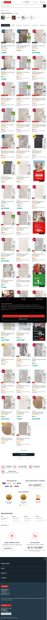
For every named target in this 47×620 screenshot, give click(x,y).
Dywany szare (26, 522)
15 (27, 458)
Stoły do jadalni (27, 518)
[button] (26, 2)
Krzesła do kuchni (15, 520)
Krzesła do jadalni (27, 520)
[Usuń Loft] (11, 25)
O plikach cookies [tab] (39, 299)
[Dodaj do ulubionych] (13, 31)
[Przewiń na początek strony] (45, 559)
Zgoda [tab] (7, 299)
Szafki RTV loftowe (4, 523)
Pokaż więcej (23, 454)
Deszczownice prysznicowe (40, 520)
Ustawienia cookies (23, 318)
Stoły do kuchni (15, 518)
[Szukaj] (44, 5)
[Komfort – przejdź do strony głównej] (4, 586)
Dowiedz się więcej (12, 309)
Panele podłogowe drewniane (4, 519)
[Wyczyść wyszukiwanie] (41, 5)
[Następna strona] (29, 458)
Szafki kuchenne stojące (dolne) (17, 523)
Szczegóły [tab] (23, 299)
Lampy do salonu (4, 521)
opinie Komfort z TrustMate (37, 480)
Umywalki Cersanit (39, 522)
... (24, 458)
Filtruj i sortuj (6, 25)
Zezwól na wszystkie (23, 316)
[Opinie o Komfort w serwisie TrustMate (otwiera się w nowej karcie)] (35, 485)
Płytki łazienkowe (38, 518)
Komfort (2, 10)
